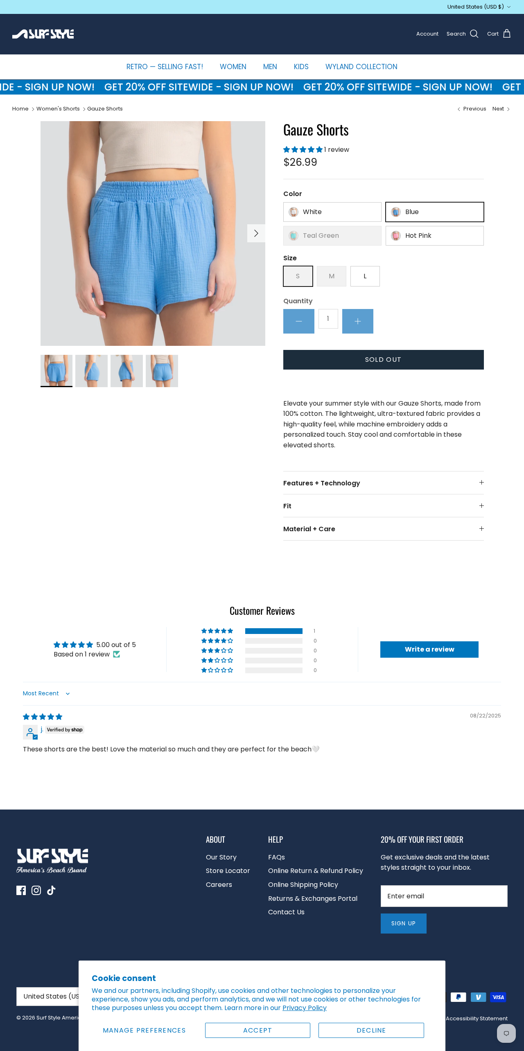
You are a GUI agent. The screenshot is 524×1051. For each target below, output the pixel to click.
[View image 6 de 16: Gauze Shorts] (91, 371)
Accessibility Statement (477, 1018)
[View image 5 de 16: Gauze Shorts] (57, 371)
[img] (42, 717)
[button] (303, 149)
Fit (287, 506)
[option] (153, 233)
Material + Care (309, 529)
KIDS (301, 67)
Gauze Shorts (105, 109)
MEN (270, 67)
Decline (371, 1030)
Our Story (221, 857)
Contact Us (286, 912)
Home (20, 109)
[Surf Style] (43, 34)
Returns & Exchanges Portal (312, 898)
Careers (219, 884)
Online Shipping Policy (303, 884)
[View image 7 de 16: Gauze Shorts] (127, 371)
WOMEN (233, 67)
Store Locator (228, 870)
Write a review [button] (429, 649)
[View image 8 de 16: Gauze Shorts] (162, 371)
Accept (258, 1030)
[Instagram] (36, 890)
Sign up (403, 923)
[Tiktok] (51, 890)
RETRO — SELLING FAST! (164, 67)
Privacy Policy (304, 1008)
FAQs (276, 857)
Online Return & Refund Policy (315, 870)
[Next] (256, 233)
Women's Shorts (58, 109)
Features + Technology (321, 483)
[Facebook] (21, 890)
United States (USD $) (475, 7)
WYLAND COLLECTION (361, 67)
